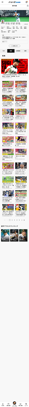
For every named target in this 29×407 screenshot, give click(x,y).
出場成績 (18, 51)
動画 (11, 51)
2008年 (13, 31)
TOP (4, 51)
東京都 (25, 28)
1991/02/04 (9, 28)
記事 (25, 51)
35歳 (13, 28)
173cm (17, 28)
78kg (21, 28)
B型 (8, 31)
